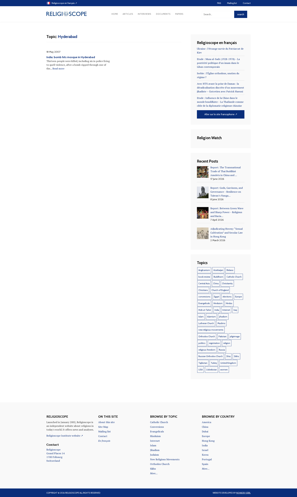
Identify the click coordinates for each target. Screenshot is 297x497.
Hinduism (217, 303)
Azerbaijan (218, 270)
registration (214, 343)
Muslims (221, 323)
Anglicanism (204, 270)
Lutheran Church (206, 323)
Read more (58, 68)
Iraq (235, 310)
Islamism (211, 316)
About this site (106, 422)
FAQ (219, 3)
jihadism (223, 316)
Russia (222, 349)
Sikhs (236, 356)
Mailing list (232, 3)
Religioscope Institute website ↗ (64, 435)
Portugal (207, 459)
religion (226, 343)
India (217, 310)
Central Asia (204, 283)
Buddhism (218, 276)
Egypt (216, 296)
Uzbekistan (211, 369)
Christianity (227, 283)
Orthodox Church (206, 336)
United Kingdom (228, 363)
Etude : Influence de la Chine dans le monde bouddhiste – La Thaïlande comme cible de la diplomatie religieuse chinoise (220, 101)
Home (115, 14)
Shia (228, 356)
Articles (128, 14)
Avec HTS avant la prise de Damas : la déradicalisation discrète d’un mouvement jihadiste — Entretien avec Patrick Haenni (220, 87)
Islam (201, 316)
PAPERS (179, 14)
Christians (203, 290)
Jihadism (154, 450)
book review (204, 276)
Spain (205, 464)
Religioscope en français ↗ (64, 3)
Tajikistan (202, 363)
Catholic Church (234, 276)
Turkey (214, 363)
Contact (247, 3)
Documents (163, 14)
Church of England (220, 290)
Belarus (230, 270)
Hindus (229, 303)
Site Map (103, 427)
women (224, 369)
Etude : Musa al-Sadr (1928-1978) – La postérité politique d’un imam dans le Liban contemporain (218, 62)
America (206, 422)
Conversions (157, 427)
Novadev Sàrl (243, 493)
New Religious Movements (164, 459)
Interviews (144, 14)
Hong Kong (208, 440)
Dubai (205, 431)
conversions (204, 296)
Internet (226, 310)
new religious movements (210, 329)
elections (227, 296)
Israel (205, 450)
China (216, 283)
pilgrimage (235, 336)
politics (201, 343)
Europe (238, 296)
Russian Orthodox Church (210, 356)
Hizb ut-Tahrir (204, 310)
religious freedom (206, 349)
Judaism (154, 454)
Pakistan (222, 336)
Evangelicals (204, 303)
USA (200, 369)
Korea (205, 454)
